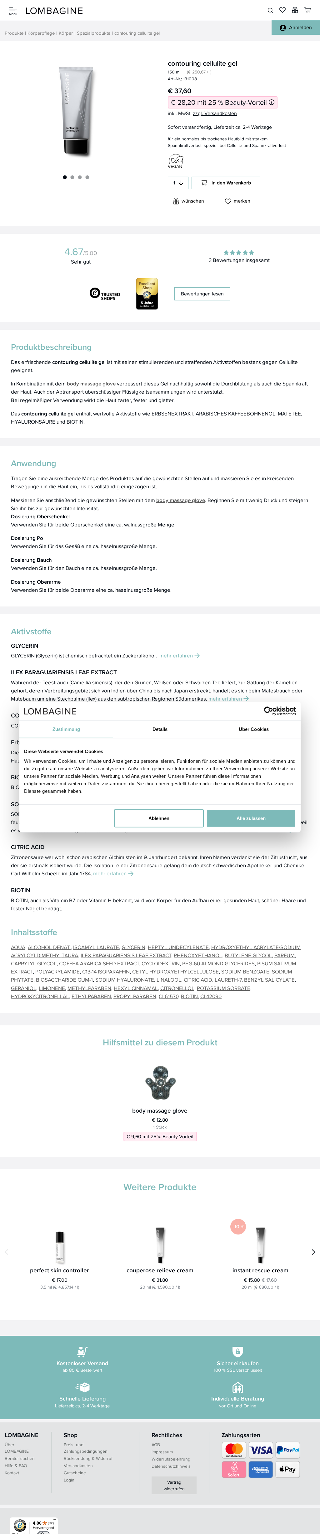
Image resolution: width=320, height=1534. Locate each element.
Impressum (162, 1452)
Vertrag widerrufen (174, 1485)
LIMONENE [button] (52, 988)
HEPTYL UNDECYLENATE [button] (178, 947)
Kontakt (12, 1473)
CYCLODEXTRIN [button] (161, 963)
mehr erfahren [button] (176, 655)
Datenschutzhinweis (171, 1466)
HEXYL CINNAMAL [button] (136, 988)
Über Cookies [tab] (254, 729)
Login (69, 1480)
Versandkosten (78, 1465)
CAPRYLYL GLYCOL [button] (34, 963)
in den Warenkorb (231, 182)
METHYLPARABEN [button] (89, 988)
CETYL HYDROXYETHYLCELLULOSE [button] (175, 971)
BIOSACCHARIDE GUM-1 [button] (64, 979)
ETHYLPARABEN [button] (91, 996)
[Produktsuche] (270, 10)
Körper (66, 33)
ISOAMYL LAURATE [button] (96, 947)
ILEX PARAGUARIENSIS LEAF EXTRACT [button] (126, 955)
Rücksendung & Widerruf (88, 1458)
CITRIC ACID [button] (198, 979)
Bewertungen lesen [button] (202, 293)
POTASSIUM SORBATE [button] (223, 988)
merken (242, 200)
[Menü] (54, 1521)
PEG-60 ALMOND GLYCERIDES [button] (218, 963)
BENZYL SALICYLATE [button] (269, 979)
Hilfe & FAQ (16, 1465)
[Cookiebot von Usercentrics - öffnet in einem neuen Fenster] (268, 711)
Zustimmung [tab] (66, 729)
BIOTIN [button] (189, 996)
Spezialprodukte (93, 33)
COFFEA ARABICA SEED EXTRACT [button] (99, 963)
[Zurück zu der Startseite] (54, 10)
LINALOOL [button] (169, 979)
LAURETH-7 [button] (228, 979)
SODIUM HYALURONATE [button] (124, 979)
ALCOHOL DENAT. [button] (49, 947)
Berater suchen (20, 1458)
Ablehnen (158, 818)
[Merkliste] (282, 10)
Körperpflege (41, 33)
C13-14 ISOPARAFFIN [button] (106, 971)
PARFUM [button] (284, 955)
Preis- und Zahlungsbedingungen (86, 1447)
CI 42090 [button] (211, 996)
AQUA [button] (18, 947)
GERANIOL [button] (23, 988)
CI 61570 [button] (168, 996)
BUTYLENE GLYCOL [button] (248, 955)
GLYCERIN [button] (133, 947)
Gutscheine (75, 1473)
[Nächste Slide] (312, 1252)
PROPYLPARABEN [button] (134, 996)
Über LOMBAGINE (17, 1447)
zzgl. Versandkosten (215, 113)
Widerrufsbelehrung (171, 1459)
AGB (156, 1444)
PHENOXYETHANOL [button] (198, 955)
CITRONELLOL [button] (177, 988)
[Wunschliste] (295, 10)
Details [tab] (160, 729)
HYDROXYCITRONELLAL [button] (40, 996)
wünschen (193, 200)
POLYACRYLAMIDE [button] (57, 971)
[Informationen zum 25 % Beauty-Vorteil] (271, 102)
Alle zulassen (251, 818)
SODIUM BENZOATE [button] (245, 971)
